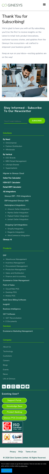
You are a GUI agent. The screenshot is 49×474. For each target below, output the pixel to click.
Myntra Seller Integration (18, 212)
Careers (6, 360)
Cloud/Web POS (12, 289)
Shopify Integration (15, 229)
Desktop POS (11, 292)
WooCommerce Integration (19, 235)
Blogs (5, 365)
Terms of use (30, 451)
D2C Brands (11, 158)
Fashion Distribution (14, 146)
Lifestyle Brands (12, 164)
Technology (8, 351)
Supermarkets (11, 168)
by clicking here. (23, 466)
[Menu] (44, 4)
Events (6, 369)
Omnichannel (11, 143)
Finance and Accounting (16, 276)
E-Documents (11, 321)
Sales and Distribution (15, 273)
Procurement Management (17, 266)
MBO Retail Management (16, 161)
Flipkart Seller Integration (18, 216)
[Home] (12, 4)
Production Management (16, 269)
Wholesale (10, 149)
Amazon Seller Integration (18, 209)
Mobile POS (10, 296)
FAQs (20, 451)
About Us (7, 347)
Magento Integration (16, 232)
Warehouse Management (16, 259)
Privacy (13, 451)
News (5, 374)
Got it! (7, 470)
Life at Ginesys (9, 378)
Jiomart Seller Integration (18, 219)
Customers (7, 356)
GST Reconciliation (14, 318)
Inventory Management (15, 263)
